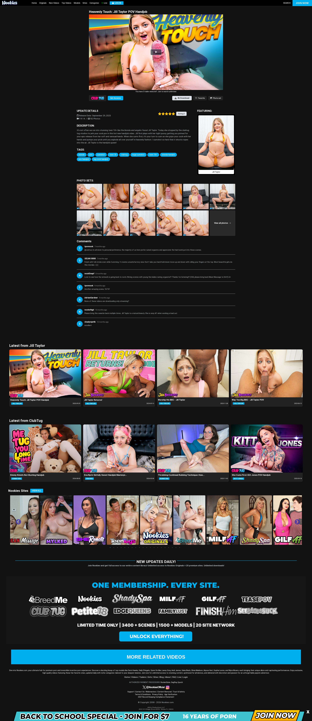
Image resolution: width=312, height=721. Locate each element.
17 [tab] (168, 547)
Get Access (115, 98)
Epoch (180, 682)
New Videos (54, 3)
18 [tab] (172, 547)
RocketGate (165, 682)
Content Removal (164, 692)
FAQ (174, 677)
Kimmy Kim (16, 478)
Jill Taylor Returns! (93, 400)
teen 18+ (153, 155)
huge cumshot (138, 155)
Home (34, 3)
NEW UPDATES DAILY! (156, 561)
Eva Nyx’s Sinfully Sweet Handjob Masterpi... (105, 475)
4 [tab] (121, 547)
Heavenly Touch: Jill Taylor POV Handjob (29, 400)
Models (77, 3)
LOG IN (117, 3)
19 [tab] (176, 547)
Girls (150, 677)
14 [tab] (157, 547)
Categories (94, 3)
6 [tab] (128, 547)
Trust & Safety (179, 692)
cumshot (101, 155)
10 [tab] (143, 547)
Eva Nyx (89, 478)
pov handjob (84, 159)
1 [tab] (110, 547)
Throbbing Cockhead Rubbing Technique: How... (181, 475)
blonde (82, 155)
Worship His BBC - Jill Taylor (171, 400)
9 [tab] (139, 547)
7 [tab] (132, 547)
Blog (162, 677)
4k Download (183, 98)
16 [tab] (165, 547)
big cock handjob (101, 159)
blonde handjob (168, 155)
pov (91, 155)
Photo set (217, 98)
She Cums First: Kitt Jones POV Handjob (251, 475)
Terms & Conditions (143, 694)
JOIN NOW (302, 3)
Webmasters (151, 692)
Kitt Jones (238, 478)
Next (295, 520)
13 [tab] (154, 547)
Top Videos (66, 3)
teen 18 (113, 155)
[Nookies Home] (12, 3)
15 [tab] (161, 547)
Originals (42, 3)
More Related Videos (156, 657)
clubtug (124, 155)
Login (185, 677)
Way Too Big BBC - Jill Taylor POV (248, 400)
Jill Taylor (17, 403)
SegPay (174, 682)
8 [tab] (136, 547)
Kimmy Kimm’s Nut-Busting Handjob (27, 475)
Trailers (142, 677)
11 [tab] (147, 547)
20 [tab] (179, 547)
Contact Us (139, 692)
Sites (85, 3)
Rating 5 (181, 114)
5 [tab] (125, 547)
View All (36, 491)
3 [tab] (117, 547)
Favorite (201, 98)
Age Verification (170, 694)
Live (105, 3)
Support (130, 692)
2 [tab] (114, 547)
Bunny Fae (164, 478)
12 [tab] (150, 547)
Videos (134, 677)
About (168, 677)
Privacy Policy (157, 694)
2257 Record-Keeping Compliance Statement (156, 697)
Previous (16, 520)
